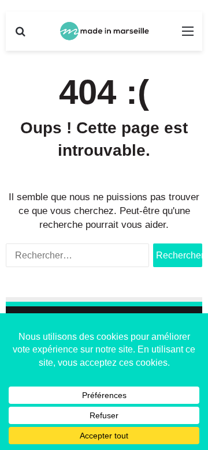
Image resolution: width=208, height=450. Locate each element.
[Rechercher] (20, 35)
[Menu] (188, 35)
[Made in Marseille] (104, 31)
